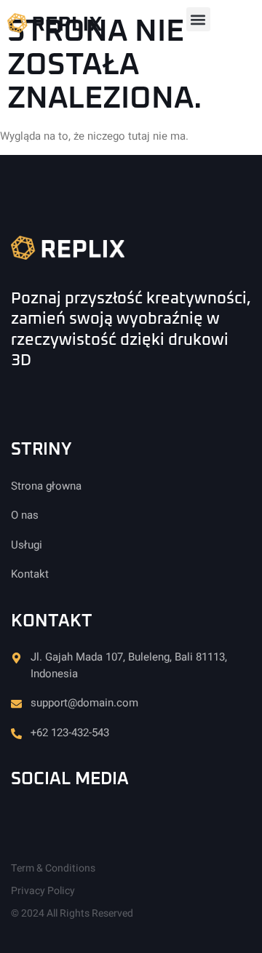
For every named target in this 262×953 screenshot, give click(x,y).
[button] (198, 19)
